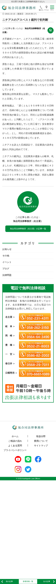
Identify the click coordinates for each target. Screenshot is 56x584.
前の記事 (9, 581)
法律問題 (6, 275)
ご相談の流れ (15, 441)
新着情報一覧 (28, 581)
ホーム (15, 436)
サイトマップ (41, 445)
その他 (5, 255)
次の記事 (46, 581)
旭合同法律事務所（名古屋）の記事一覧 (28, 229)
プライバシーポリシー (15, 450)
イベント (6, 262)
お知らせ (6, 249)
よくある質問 (15, 445)
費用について (41, 441)
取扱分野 (41, 436)
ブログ (5, 268)
